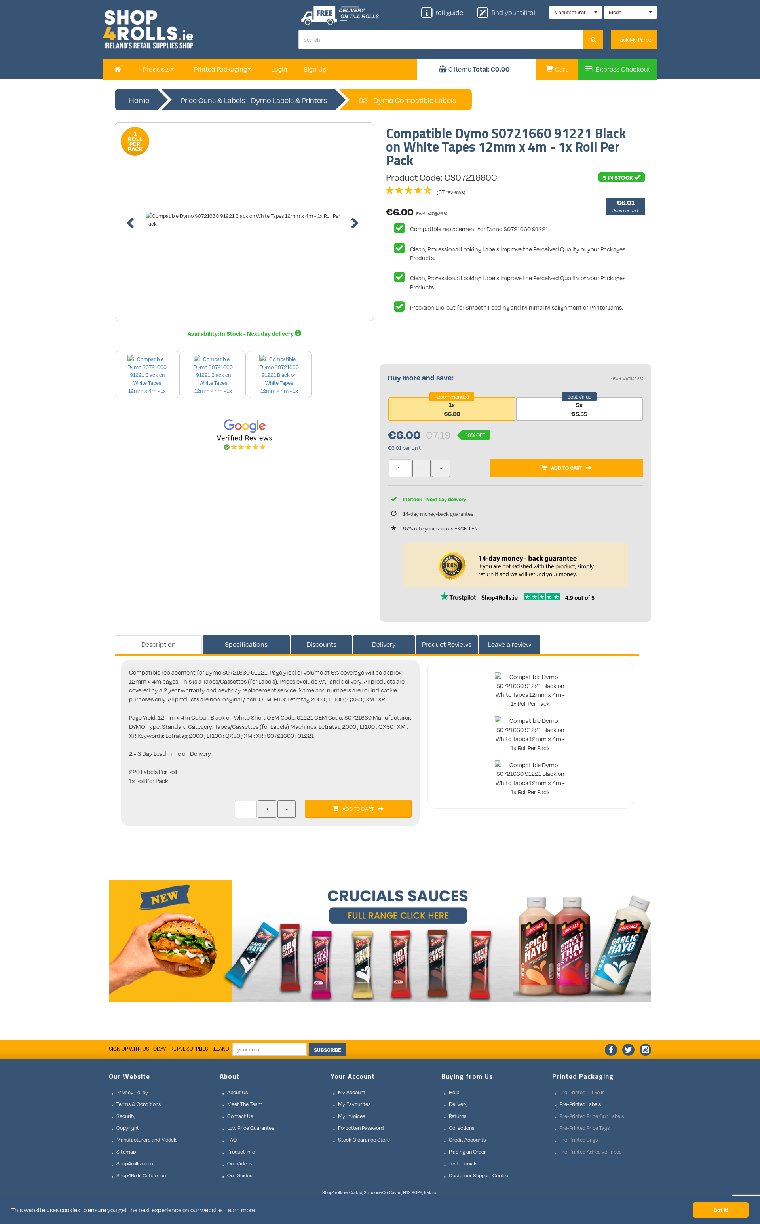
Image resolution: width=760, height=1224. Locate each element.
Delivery (384, 644)
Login (279, 69)
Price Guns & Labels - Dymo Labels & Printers (254, 100)
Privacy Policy (132, 1092)
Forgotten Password (361, 1128)
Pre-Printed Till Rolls (582, 1092)
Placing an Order (467, 1151)
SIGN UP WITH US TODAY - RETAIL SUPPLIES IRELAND (169, 1048)
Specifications (246, 644)
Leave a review (509, 644)
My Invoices (351, 1116)
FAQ (232, 1140)
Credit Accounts (467, 1140)
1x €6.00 (452, 409)
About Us (237, 1092)
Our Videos (239, 1163)
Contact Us (240, 1116)
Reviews (446, 644)
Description (158, 644)
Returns (457, 1116)
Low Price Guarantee (250, 1128)
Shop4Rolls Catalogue (141, 1175)
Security (126, 1116)
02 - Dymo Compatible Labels (407, 100)
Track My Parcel (634, 39)
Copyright (127, 1128)
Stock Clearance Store (364, 1140)
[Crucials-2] (380, 941)
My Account (351, 1092)
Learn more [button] (240, 1209)
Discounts (321, 644)
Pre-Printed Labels (580, 1104)
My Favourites (354, 1104)
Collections (461, 1128)
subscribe (327, 1050)
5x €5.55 (579, 409)
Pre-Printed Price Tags (585, 1128)
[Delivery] (298, 333)
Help (454, 1092)
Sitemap (126, 1151)
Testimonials (463, 1163)
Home (139, 100)
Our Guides (239, 1175)
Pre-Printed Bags (579, 1140)
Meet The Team (244, 1104)
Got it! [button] (721, 1209)
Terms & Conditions (138, 1104)
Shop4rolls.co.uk (135, 1163)
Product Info (241, 1151)
